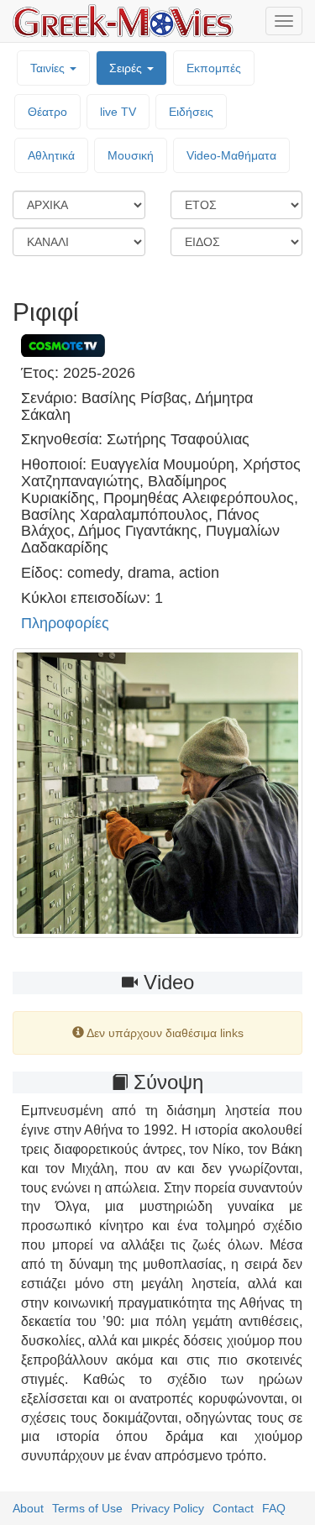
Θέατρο (47, 111)
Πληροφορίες (65, 623)
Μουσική (131, 155)
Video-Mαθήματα (231, 155)
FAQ (274, 1508)
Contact (233, 1508)
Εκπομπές (213, 68)
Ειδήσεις (191, 111)
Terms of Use (87, 1508)
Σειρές (127, 68)
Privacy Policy (167, 1508)
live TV (118, 111)
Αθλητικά (51, 155)
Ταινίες (49, 68)
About (28, 1508)
